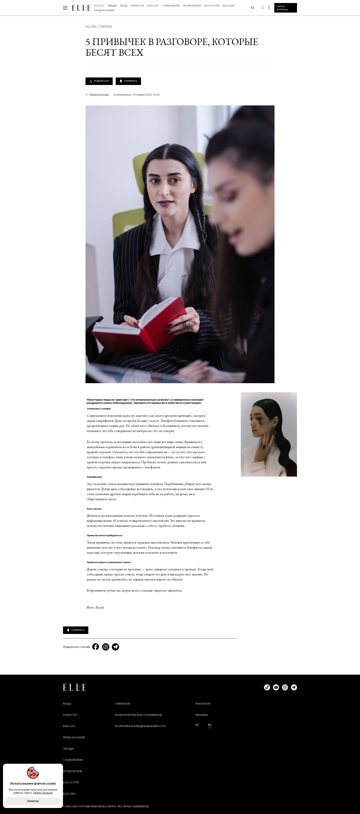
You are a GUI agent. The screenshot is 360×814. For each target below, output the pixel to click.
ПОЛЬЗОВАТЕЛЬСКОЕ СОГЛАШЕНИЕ (138, 714)
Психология (192, 5)
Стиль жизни (171, 5)
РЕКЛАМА (202, 714)
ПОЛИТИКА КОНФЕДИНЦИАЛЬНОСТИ (140, 726)
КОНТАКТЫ (203, 703)
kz (252, 7)
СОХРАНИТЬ (130, 81)
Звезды (112, 5)
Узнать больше (42, 792)
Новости (137, 5)
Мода (124, 5)
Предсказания (104, 10)
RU (210, 724)
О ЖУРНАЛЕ (122, 703)
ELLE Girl (229, 5)
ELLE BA (99, 5)
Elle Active (211, 5)
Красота (152, 5)
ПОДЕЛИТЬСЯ (101, 81)
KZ (197, 724)
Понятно (33, 801)
